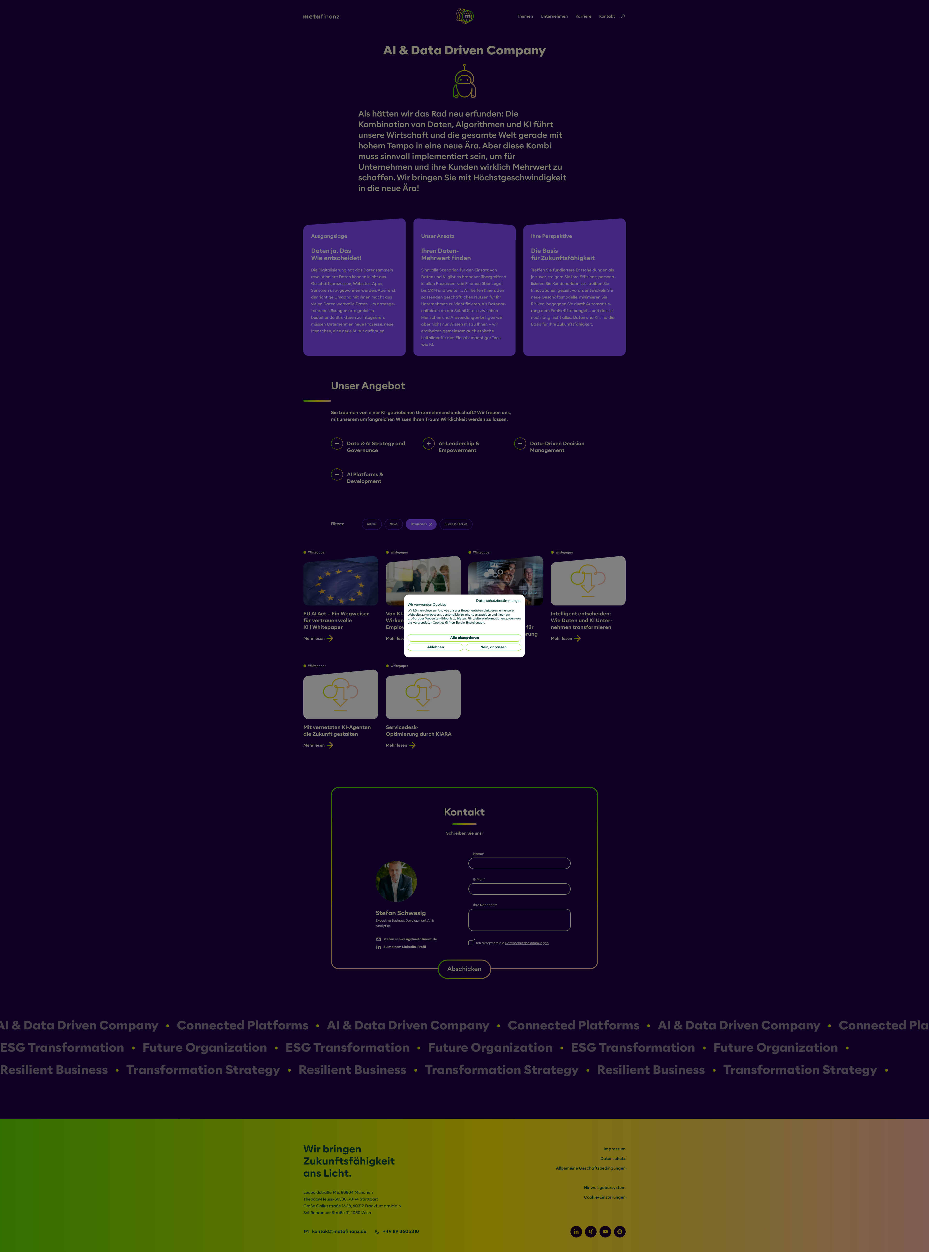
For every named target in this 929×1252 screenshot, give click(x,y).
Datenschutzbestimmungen (498, 601)
